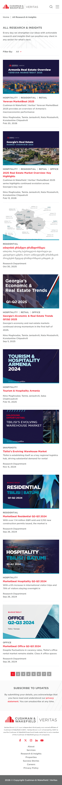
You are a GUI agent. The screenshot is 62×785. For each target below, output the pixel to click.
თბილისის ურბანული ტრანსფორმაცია (24, 247)
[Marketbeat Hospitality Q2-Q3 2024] (31, 557)
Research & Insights (31, 753)
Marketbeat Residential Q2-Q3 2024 (25, 516)
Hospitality (10, 98)
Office (54, 169)
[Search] (51, 6)
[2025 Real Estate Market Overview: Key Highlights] (31, 148)
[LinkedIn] (36, 740)
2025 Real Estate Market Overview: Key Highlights (27, 174)
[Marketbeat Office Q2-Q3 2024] (31, 622)
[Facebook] (20, 740)
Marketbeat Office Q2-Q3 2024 (22, 646)
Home (6, 17)
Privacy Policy (31, 768)
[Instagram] (31, 740)
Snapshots (9, 448)
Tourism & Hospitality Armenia (21, 390)
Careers (31, 764)
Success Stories (31, 761)
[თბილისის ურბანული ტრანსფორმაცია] (31, 223)
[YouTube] (42, 740)
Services (31, 750)
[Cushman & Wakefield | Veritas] (20, 6)
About (31, 746)
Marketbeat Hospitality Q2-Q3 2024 (25, 581)
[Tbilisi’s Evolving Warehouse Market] (31, 427)
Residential (28, 98)
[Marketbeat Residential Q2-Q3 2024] (31, 492)
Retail (43, 98)
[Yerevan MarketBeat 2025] (31, 77)
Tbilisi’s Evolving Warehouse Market (25, 451)
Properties (31, 757)
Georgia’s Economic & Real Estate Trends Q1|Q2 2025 (28, 317)
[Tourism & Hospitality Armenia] (31, 366)
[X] (25, 740)
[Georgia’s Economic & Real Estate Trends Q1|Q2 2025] (31, 291)
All (17, 51)
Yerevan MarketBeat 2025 (18, 101)
